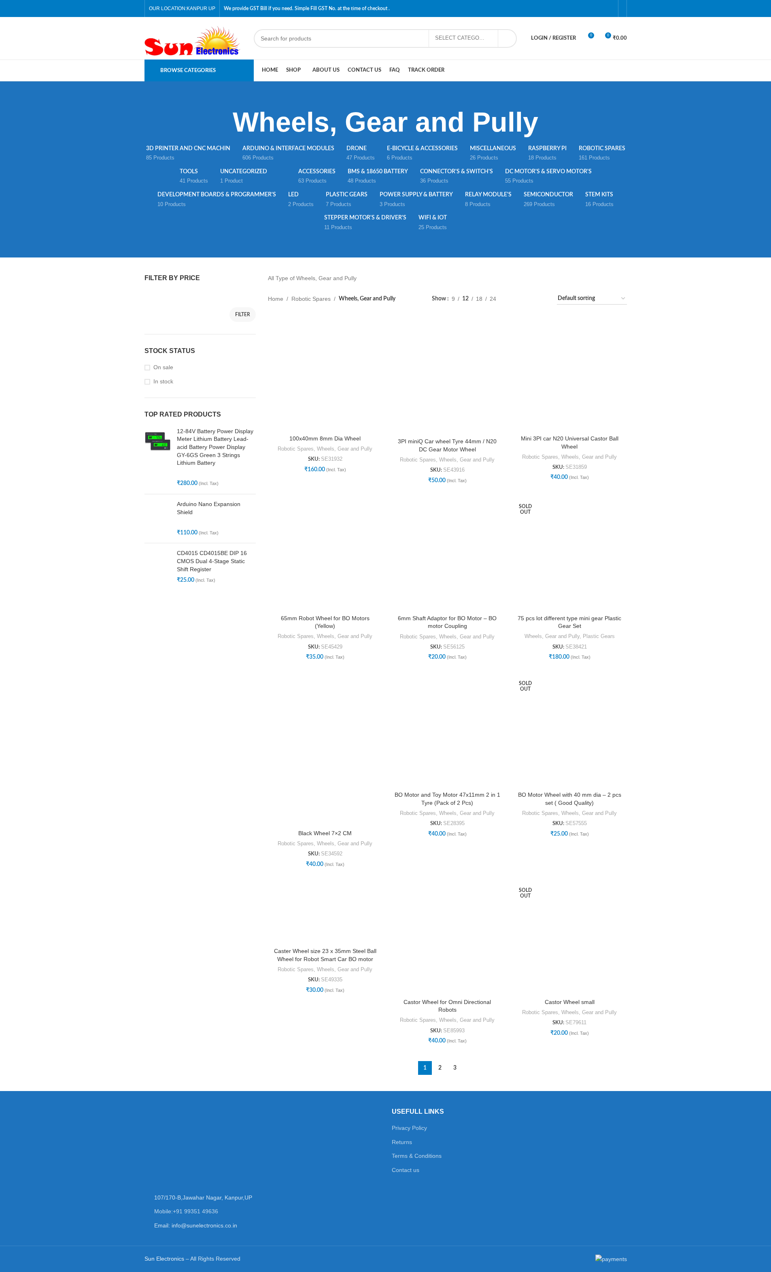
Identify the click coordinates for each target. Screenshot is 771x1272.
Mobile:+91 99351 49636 (186, 1211)
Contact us (405, 1170)
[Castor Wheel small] (569, 937)
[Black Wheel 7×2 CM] (325, 749)
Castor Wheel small (570, 1002)
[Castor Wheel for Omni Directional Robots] (447, 937)
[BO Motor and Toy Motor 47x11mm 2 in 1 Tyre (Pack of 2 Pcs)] (447, 730)
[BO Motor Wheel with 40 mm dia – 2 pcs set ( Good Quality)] (569, 730)
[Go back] (222, 122)
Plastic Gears (599, 636)
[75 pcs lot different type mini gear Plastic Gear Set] (569, 553)
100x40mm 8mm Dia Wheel (325, 438)
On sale (163, 367)
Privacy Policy (409, 1128)
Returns (402, 1142)
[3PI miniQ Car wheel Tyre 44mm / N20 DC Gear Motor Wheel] (447, 375)
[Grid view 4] (541, 299)
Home (275, 299)
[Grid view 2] (515, 299)
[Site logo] (195, 37)
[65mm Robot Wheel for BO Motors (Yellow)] (325, 553)
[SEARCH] (507, 38)
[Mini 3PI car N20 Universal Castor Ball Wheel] (569, 374)
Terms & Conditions (417, 1156)
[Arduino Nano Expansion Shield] (157, 518)
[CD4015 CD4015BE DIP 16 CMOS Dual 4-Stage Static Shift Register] (157, 566)
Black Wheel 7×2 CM (325, 833)
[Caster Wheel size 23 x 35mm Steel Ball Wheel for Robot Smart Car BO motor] (325, 912)
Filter (242, 314)
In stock (163, 381)
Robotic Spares (311, 299)
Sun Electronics (164, 1258)
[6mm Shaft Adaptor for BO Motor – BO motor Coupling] (447, 553)
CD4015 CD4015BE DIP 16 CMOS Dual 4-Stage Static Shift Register (212, 561)
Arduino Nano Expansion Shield (208, 508)
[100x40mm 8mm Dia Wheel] (325, 374)
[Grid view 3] (528, 299)
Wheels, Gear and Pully (344, 449)
